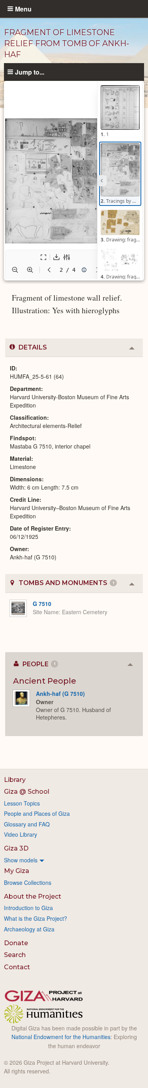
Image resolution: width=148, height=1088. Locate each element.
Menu (23, 8)
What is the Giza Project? (35, 918)
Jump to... (29, 71)
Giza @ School (26, 791)
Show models (20, 860)
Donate (16, 943)
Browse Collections (27, 882)
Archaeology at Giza (29, 929)
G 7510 (42, 604)
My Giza (16, 871)
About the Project (32, 896)
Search (15, 955)
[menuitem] (74, 860)
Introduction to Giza (28, 908)
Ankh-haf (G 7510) (60, 693)
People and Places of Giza (37, 813)
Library (15, 779)
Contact (17, 967)
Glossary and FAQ (27, 824)
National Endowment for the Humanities (61, 1037)
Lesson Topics (22, 803)
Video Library (20, 834)
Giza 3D (16, 848)
